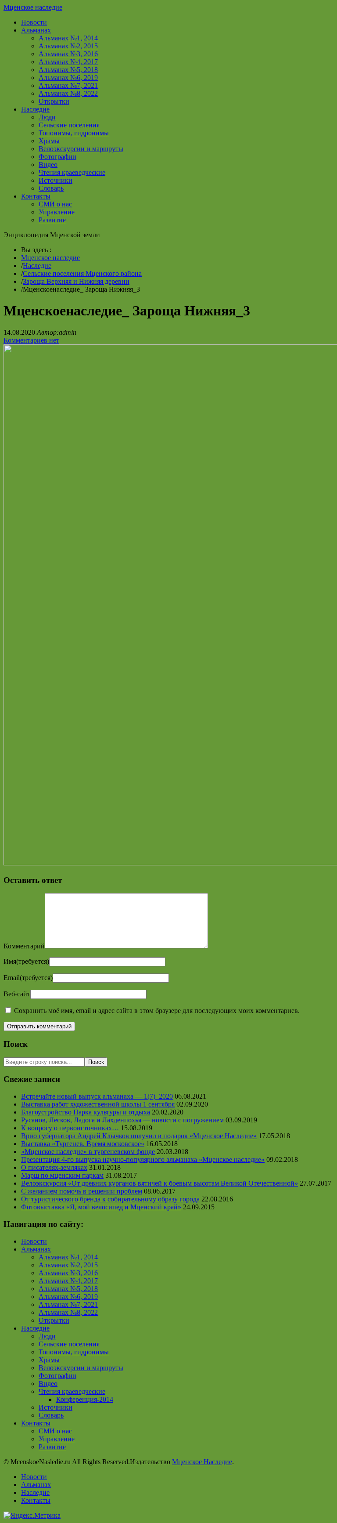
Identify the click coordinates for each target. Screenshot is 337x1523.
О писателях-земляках (54, 1167)
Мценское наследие (33, 7)
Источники (55, 180)
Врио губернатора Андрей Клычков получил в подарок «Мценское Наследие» (139, 1136)
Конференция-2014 (84, 1399)
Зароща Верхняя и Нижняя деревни (76, 281)
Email (28, 977)
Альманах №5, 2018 (68, 69)
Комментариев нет (31, 340)
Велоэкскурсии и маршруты (81, 148)
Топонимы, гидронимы (74, 133)
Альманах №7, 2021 (68, 85)
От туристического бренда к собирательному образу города (110, 1199)
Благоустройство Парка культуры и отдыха (85, 1112)
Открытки (54, 101)
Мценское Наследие (202, 1461)
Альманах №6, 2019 (68, 77)
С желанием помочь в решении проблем (81, 1191)
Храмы (49, 141)
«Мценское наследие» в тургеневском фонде (88, 1151)
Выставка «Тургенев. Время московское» (82, 1143)
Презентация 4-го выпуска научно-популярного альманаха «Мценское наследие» (143, 1159)
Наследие (35, 109)
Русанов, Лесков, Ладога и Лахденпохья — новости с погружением (122, 1120)
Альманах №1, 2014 (68, 38)
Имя (26, 961)
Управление (57, 212)
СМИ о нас (55, 204)
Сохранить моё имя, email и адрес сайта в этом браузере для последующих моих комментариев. (157, 1010)
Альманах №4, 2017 (68, 61)
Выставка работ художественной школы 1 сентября (98, 1104)
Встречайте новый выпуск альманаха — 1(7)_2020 (97, 1096)
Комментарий (24, 946)
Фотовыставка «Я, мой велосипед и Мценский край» (101, 1207)
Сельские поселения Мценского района (82, 273)
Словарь (51, 188)
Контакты (35, 196)
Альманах (36, 30)
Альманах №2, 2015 (68, 46)
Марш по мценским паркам (62, 1175)
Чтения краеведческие (72, 172)
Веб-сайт (17, 994)
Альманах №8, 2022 (68, 93)
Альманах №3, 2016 (68, 54)
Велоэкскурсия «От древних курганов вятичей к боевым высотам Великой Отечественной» (159, 1183)
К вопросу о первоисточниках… (70, 1128)
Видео (48, 164)
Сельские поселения (69, 125)
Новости (34, 22)
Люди (47, 117)
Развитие (52, 220)
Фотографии (57, 156)
